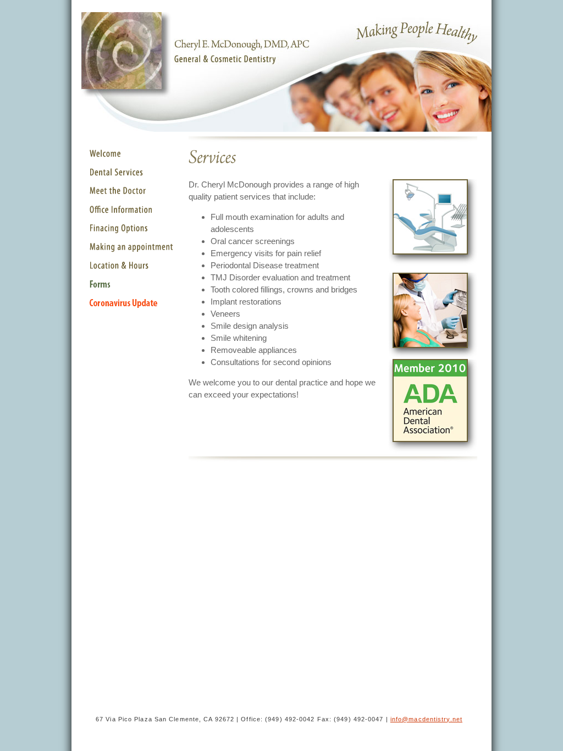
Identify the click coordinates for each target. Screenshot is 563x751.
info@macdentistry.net (426, 719)
